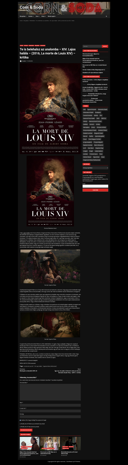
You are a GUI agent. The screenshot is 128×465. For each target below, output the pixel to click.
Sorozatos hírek (50, 448)
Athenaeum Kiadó (88, 112)
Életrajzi (26, 45)
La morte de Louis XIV (28, 366)
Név (21, 402)
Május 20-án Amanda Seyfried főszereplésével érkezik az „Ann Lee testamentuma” (29, 443)
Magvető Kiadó (98, 133)
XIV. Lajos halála (25, 233)
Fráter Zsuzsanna (88, 79)
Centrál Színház (87, 115)
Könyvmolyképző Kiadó (89, 130)
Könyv (43, 16)
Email (84, 183)
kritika (98, 124)
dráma (96, 115)
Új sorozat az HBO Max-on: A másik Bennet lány (50, 443)
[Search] (106, 16)
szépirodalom (99, 151)
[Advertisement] (64, 32)
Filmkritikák (31, 45)
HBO (98, 118)
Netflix (91, 136)
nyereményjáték (99, 136)
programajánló (87, 142)
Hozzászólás (24, 382)
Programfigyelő (98, 142)
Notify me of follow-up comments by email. (33, 424)
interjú (85, 121)
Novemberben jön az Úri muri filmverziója (71, 443)
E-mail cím (23, 408)
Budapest (98, 112)
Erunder (24, 61)
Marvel (85, 136)
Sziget (91, 151)
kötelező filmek (102, 130)
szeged (85, 151)
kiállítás (85, 124)
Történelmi (42, 45)
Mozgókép (22, 16)
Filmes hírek (23, 446)
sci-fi (84, 148)
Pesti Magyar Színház (95, 139)
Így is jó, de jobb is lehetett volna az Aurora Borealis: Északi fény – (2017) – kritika (68, 370)
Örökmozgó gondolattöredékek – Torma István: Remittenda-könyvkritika (93, 100)
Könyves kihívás (101, 127)
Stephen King (99, 148)
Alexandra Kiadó (102, 109)
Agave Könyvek (92, 109)
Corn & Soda (31, 7)
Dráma (21, 45)
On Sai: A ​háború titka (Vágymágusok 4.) (94, 69)
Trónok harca (93, 154)
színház (85, 154)
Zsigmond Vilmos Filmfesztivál (49, 366)
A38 (84, 109)
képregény (86, 127)
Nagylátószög (24, 448)
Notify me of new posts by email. (30, 426)
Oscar (85, 139)
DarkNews (69, 461)
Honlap (22, 414)
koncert (92, 124)
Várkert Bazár (87, 157)
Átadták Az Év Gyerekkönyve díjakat (93, 72)
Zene (37, 16)
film (101, 115)
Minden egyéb (51, 16)
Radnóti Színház (87, 145)
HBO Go (103, 118)
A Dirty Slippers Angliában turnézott (97, 84)
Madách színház (87, 133)
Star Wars (90, 148)
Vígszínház (96, 157)
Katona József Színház (95, 121)
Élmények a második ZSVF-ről (28, 370)
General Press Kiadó (89, 118)
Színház (30, 16)
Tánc (100, 154)
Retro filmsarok (98, 145)
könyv (93, 127)
